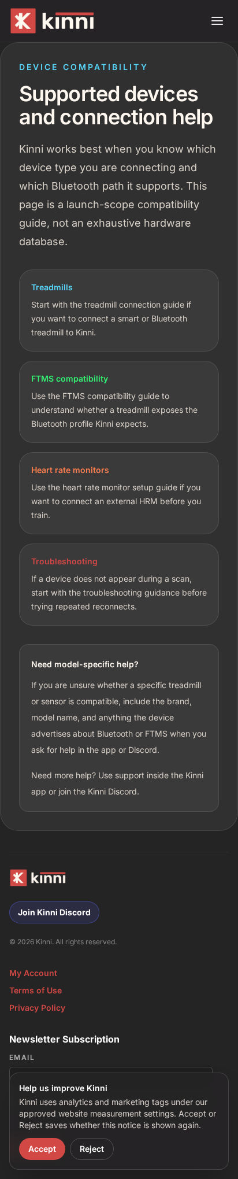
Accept (42, 1149)
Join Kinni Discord (54, 912)
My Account (33, 973)
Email (22, 1057)
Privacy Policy (37, 1007)
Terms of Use (35, 990)
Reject (92, 1149)
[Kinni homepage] (55, 21)
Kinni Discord (112, 791)
